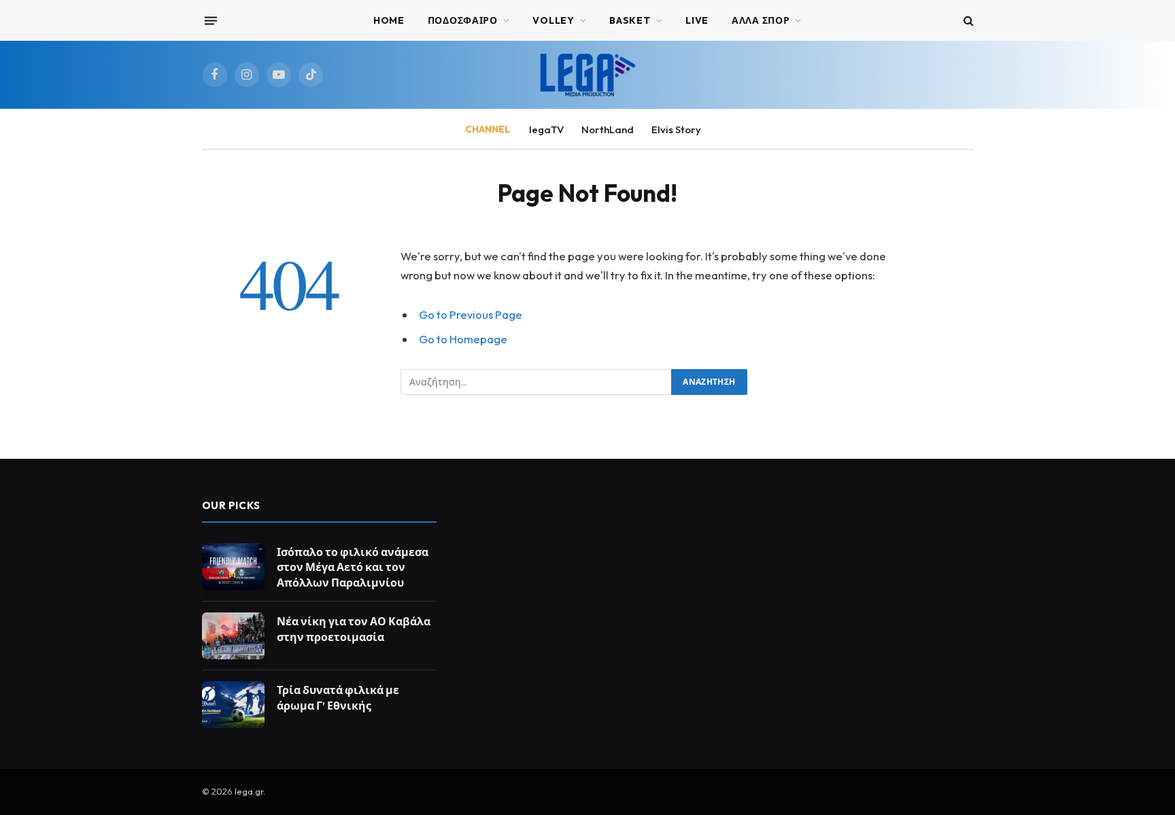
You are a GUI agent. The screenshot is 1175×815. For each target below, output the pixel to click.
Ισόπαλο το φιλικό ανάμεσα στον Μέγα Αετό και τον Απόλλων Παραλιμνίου (352, 567)
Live (697, 20)
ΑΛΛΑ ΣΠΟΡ (760, 20)
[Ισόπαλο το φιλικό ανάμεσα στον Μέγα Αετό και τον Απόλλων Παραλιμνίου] (233, 566)
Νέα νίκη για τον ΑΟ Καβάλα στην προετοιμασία (353, 629)
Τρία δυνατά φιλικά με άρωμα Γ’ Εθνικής (338, 697)
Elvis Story (676, 129)
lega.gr (249, 791)
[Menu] (210, 20)
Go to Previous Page (470, 314)
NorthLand (607, 129)
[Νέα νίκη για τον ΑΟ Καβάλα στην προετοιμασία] (233, 635)
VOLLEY (553, 20)
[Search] (967, 20)
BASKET (629, 20)
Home (389, 20)
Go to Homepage (463, 339)
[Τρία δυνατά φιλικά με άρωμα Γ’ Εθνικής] (233, 704)
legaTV (546, 129)
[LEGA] (587, 75)
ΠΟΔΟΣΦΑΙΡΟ (463, 20)
